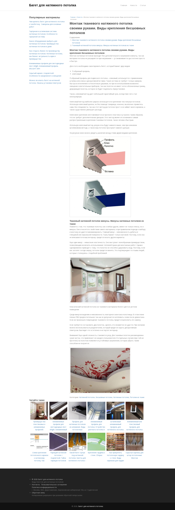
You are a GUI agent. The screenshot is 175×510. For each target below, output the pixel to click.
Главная (123, 5)
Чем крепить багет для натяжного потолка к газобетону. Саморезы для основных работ (47, 24)
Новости (133, 5)
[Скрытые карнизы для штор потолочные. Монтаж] (134, 450)
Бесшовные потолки (104, 397)
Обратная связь (38, 493)
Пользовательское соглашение (54, 484)
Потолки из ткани (137, 397)
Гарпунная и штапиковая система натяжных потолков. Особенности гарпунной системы (43, 34)
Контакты (36, 484)
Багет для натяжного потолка (52, 5)
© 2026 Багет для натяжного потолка (47, 479)
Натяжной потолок (87, 397)
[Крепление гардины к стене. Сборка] (96, 450)
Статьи (143, 5)
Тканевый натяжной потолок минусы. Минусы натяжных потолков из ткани (103, 45)
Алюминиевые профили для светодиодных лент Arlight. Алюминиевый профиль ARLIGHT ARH (46, 66)
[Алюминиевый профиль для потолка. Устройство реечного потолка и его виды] (96, 419)
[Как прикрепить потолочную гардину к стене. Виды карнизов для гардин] (115, 450)
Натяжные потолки (121, 397)
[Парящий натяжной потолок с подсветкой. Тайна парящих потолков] (58, 450)
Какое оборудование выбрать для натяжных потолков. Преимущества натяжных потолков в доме (44, 44)
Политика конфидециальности (44, 487)
